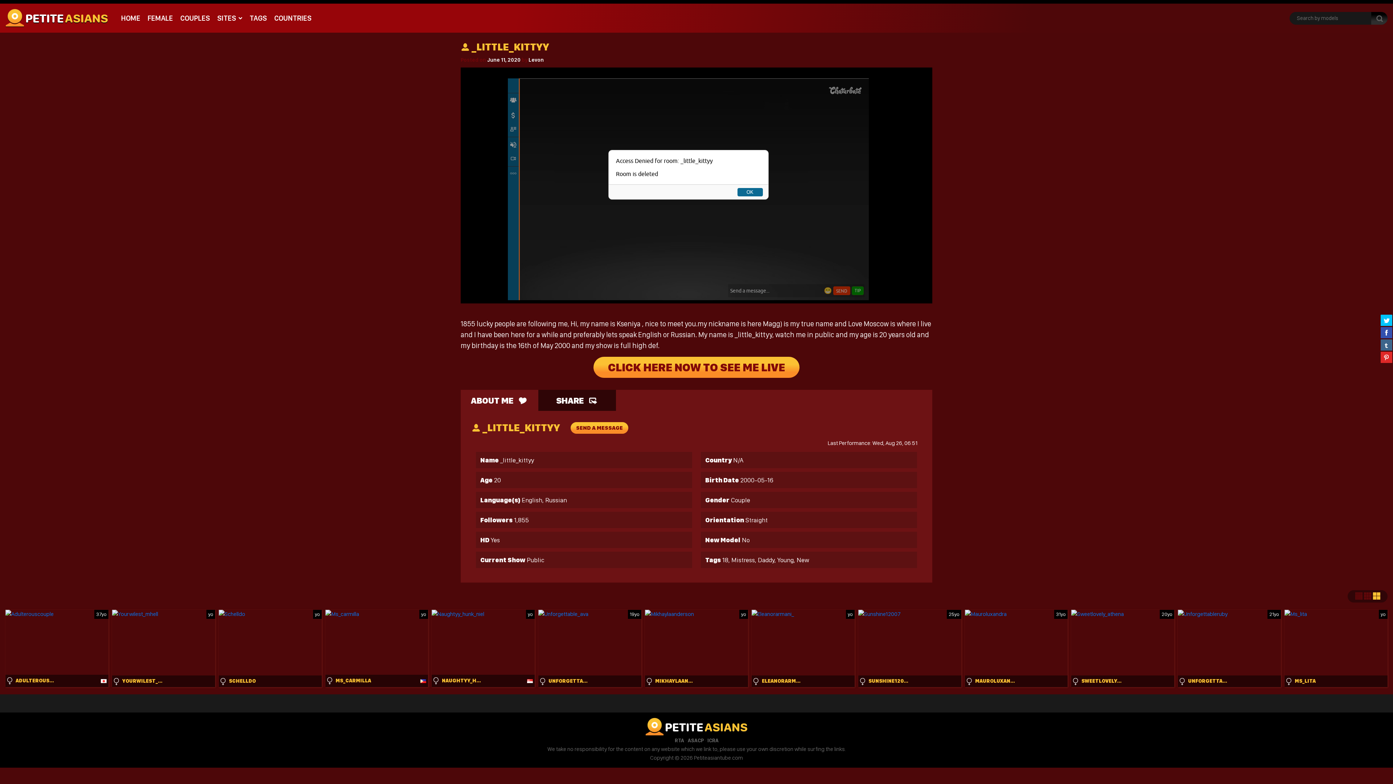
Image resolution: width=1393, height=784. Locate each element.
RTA (679, 740)
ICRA (713, 740)
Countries (293, 18)
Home (130, 18)
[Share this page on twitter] (1386, 320)
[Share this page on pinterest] (1386, 357)
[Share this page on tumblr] (1386, 345)
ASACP (696, 740)
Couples (195, 18)
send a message (599, 428)
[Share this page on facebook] (1386, 332)
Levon (536, 60)
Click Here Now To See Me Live (696, 367)
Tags (258, 18)
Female (160, 18)
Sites (226, 18)
